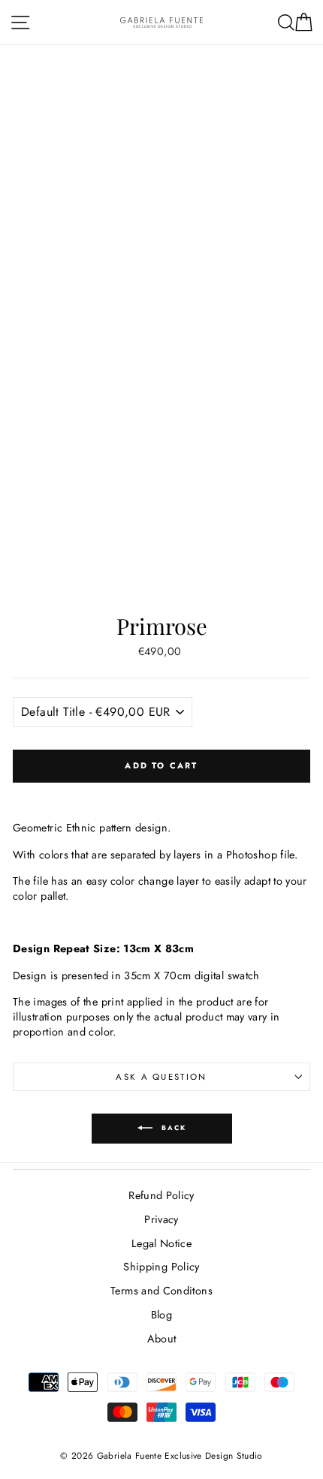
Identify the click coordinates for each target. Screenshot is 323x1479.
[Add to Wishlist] (161, 794)
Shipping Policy (161, 1266)
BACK (172, 1127)
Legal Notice (161, 1243)
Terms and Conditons (161, 1290)
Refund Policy (161, 1195)
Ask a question (161, 1077)
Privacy (161, 1219)
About (162, 1338)
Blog (161, 1314)
